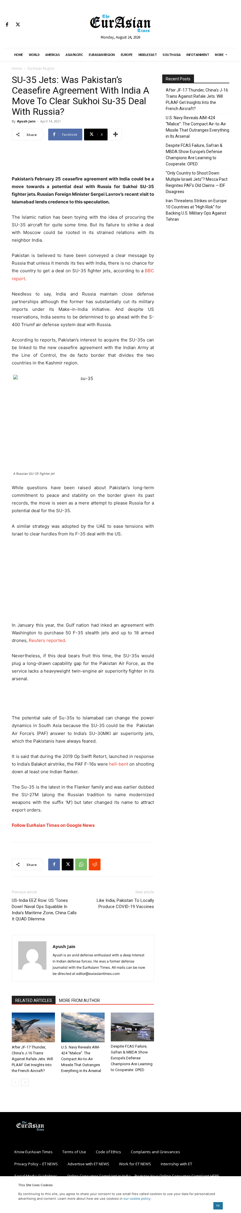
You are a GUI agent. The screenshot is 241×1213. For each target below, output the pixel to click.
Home (17, 68)
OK (218, 1205)
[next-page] (25, 1082)
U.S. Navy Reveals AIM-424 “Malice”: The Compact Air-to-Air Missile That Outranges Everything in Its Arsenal (81, 1059)
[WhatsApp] (81, 864)
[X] (18, 25)
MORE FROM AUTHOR (79, 1000)
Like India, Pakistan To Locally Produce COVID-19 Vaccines (125, 903)
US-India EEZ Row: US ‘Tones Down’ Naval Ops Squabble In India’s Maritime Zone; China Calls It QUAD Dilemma (44, 910)
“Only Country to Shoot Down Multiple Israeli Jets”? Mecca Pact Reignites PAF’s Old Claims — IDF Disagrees (196, 182)
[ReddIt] (95, 864)
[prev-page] (15, 1082)
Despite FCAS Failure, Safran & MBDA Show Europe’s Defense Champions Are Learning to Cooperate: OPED (132, 1058)
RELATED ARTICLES (33, 1000)
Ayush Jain (26, 121)
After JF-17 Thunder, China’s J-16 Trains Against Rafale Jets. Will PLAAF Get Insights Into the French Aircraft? (32, 1059)
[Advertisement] (83, 160)
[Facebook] (7, 25)
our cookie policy (136, 1199)
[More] (115, 134)
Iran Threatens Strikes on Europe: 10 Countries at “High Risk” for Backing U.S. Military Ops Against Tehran (196, 210)
